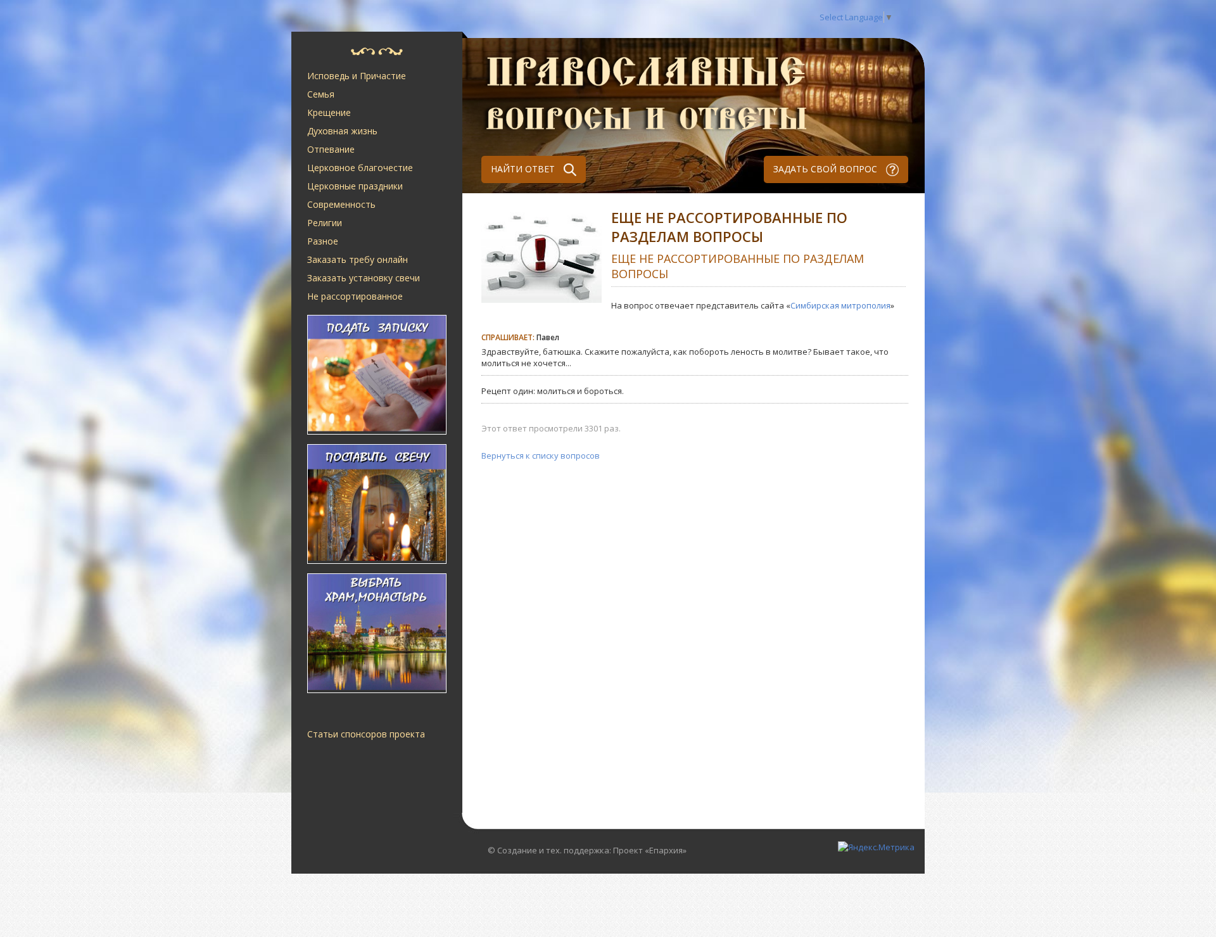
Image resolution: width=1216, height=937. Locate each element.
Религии (324, 223)
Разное (322, 241)
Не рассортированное (355, 296)
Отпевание (331, 149)
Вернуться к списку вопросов (540, 455)
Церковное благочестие (360, 168)
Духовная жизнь (342, 131)
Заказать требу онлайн (357, 259)
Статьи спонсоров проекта (366, 734)
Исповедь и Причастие (356, 76)
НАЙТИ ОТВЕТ (524, 169)
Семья (320, 94)
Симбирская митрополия (840, 305)
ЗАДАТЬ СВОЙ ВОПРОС (826, 169)
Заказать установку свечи (363, 278)
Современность (341, 204)
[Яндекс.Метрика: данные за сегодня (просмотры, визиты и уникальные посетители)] (876, 847)
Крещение (329, 112)
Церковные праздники (355, 186)
